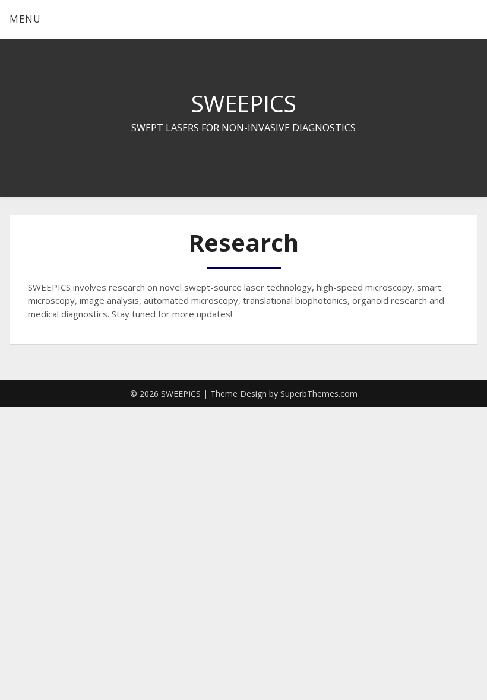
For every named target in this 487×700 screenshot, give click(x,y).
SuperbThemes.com (319, 393)
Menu (25, 19)
